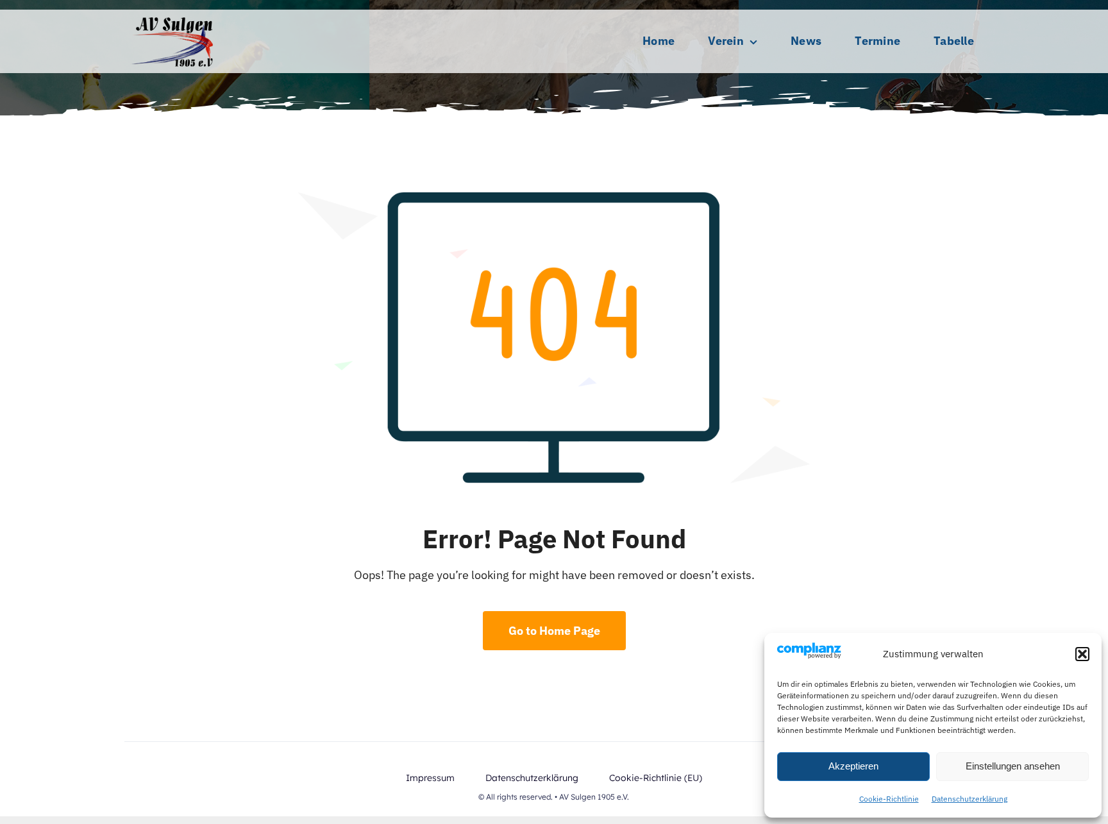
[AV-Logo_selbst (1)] (172, 15)
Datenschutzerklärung (969, 798)
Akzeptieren (853, 766)
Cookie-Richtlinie (889, 798)
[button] (1082, 654)
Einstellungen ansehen (1013, 766)
